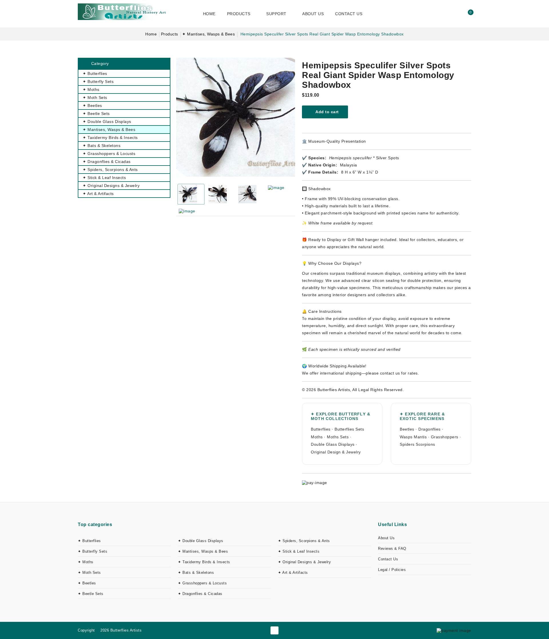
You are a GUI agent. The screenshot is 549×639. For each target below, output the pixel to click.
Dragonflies (429, 429)
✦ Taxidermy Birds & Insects (204, 562)
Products (169, 34)
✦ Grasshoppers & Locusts (202, 583)
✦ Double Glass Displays (200, 541)
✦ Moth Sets (89, 572)
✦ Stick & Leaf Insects (298, 551)
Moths (317, 437)
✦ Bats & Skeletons (196, 572)
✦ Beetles (87, 583)
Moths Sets (338, 437)
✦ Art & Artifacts (293, 572)
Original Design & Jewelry (336, 452)
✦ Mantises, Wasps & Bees (208, 34)
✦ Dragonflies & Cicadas (200, 594)
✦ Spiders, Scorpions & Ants (304, 541)
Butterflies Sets (349, 429)
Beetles (407, 429)
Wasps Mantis (413, 437)
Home (151, 34)
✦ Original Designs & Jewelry (304, 562)
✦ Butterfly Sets (92, 551)
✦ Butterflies (89, 541)
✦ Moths (86, 562)
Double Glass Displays (333, 444)
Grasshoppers (444, 437)
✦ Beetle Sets (91, 594)
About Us (386, 538)
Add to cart (327, 112)
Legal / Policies (392, 570)
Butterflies (321, 429)
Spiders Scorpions (417, 444)
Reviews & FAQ (392, 548)
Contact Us (388, 559)
